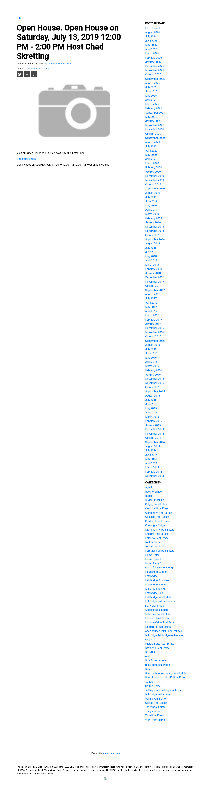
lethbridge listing (155, 588)
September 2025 (155, 78)
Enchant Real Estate (156, 533)
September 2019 (155, 188)
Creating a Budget (155, 525)
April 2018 (151, 260)
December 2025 (154, 66)
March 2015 (152, 416)
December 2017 (154, 277)
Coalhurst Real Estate (157, 521)
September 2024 (155, 112)
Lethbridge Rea (154, 593)
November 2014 (154, 433)
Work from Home (155, 719)
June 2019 (151, 201)
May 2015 (151, 408)
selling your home (155, 698)
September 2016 (155, 340)
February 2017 (153, 319)
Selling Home (153, 686)
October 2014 (153, 437)
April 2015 (151, 412)
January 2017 (153, 323)
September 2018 (155, 239)
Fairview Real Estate (157, 538)
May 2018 (151, 256)
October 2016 (153, 336)
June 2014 (151, 454)
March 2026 (152, 53)
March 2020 (152, 163)
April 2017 (151, 311)
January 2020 (153, 171)
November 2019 (154, 180)
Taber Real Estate (155, 707)
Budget (149, 495)
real (147, 656)
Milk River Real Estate (158, 614)
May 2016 (151, 357)
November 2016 (154, 332)
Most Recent (152, 28)
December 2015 (154, 378)
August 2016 (152, 344)
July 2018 (151, 247)
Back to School (153, 491)
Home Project (153, 559)
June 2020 (151, 150)
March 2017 (152, 315)
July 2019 (151, 197)
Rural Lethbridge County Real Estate (166, 673)
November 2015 (154, 383)
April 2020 (151, 159)
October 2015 (153, 387)
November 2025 (154, 70)
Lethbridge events (155, 584)
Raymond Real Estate (157, 648)
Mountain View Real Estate (160, 622)
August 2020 (152, 142)
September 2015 (155, 391)
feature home (153, 542)
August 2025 (152, 83)
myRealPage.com (111, 753)
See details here (26, 158)
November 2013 (154, 476)
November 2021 (154, 125)
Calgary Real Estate (156, 504)
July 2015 (151, 399)
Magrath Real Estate (156, 609)
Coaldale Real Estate (157, 516)
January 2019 (153, 222)
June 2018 (151, 252)
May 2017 (151, 307)
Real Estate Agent (155, 660)
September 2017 (155, 290)
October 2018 (153, 235)
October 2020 (153, 133)
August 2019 (152, 192)
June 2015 (151, 404)
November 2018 (154, 230)
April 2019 (151, 209)
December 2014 (154, 429)
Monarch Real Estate (157, 618)
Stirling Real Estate (156, 702)
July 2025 (151, 87)
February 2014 (153, 471)
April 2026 (151, 49)
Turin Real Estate (155, 715)
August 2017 (152, 294)
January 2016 (153, 374)
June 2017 (151, 302)
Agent (148, 487)
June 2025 (151, 91)
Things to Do (152, 711)
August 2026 (152, 32)
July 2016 (151, 349)
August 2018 (152, 243)
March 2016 (152, 366)
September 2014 (155, 442)
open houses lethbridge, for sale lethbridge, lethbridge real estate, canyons (164, 635)
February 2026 (153, 57)
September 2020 (155, 137)
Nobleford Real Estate (158, 626)
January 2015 (153, 425)
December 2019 (154, 176)
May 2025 (151, 95)
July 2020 (151, 146)
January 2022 (153, 121)
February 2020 (153, 167)
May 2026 (151, 45)
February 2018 (153, 269)
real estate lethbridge (157, 664)
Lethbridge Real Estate (38, 68)
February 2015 (153, 421)
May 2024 (151, 116)
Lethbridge (151, 576)
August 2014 (152, 446)
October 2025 (153, 74)
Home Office (152, 555)
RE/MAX (150, 652)
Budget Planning (154, 500)
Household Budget (156, 571)
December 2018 (154, 226)
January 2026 (153, 62)
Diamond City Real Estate (159, 529)
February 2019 (153, 218)
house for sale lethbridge (159, 567)
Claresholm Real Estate (158, 512)
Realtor (149, 669)
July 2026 (151, 36)
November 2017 (154, 281)
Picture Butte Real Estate (159, 643)
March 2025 (152, 104)
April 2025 (151, 100)
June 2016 (151, 353)
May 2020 (151, 154)
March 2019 (152, 214)
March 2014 (152, 467)
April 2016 (151, 361)
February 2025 (153, 108)
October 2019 (153, 184)
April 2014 (151, 463)
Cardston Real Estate (157, 508)
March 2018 (152, 264)
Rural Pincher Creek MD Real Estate (165, 677)
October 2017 (153, 285)
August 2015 (152, 395)
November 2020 (154, 129)
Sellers (149, 681)
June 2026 (151, 40)
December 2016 (154, 328)
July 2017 (151, 298)
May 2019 (151, 205)
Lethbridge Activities (157, 580)
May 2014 (151, 459)
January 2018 (153, 273)
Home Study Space (156, 563)
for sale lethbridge (155, 546)
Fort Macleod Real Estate (159, 550)
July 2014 (151, 450)
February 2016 (153, 370)
